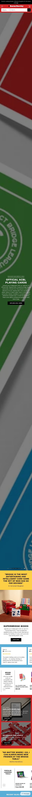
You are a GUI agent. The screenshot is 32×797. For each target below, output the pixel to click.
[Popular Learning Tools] (4, 785)
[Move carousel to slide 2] (11, 568)
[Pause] (24, 568)
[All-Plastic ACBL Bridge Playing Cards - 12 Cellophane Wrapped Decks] (22, 677)
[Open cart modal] (29, 6)
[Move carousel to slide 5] (19, 568)
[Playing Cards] (4, 689)
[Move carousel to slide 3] (14, 568)
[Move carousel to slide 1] (8, 568)
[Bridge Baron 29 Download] (22, 775)
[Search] (29, 10)
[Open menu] (2, 6)
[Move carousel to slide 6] (22, 568)
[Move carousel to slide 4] (16, 568)
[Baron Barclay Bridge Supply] (16, 6)
